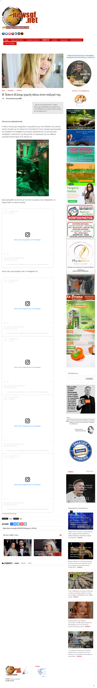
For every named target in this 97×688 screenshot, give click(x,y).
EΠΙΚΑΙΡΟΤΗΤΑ (17, 40)
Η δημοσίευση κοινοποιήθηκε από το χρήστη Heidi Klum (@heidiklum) (27, 264)
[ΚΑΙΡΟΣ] (15, 34)
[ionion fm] (22, 34)
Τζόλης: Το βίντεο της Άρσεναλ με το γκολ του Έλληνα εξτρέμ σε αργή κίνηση (80, 487)
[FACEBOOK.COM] (3, 34)
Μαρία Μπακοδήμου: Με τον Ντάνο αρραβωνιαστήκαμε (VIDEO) (46, 553)
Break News (11, 90)
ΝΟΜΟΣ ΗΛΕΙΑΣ (33, 40)
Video (70, 471)
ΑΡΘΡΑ (54, 40)
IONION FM (45, 40)
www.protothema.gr (9, 514)
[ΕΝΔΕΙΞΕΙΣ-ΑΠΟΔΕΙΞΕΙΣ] (19, 34)
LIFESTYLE (19, 90)
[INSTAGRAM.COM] (12, 34)
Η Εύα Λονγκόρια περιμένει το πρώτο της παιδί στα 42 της (17, 553)
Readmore (80, 494)
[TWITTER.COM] (6, 34)
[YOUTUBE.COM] (9, 34)
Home (6, 40)
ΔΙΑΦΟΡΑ (64, 40)
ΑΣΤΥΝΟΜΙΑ (10, 43)
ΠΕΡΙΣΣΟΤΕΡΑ (76, 40)
